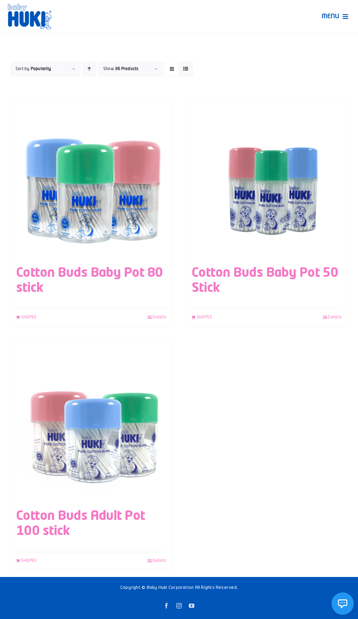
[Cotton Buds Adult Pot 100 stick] (91, 421)
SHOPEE (29, 317)
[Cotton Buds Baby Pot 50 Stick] (266, 178)
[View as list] (186, 69)
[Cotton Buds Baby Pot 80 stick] (91, 178)
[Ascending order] (89, 69)
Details (159, 317)
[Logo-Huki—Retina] (29, 6)
